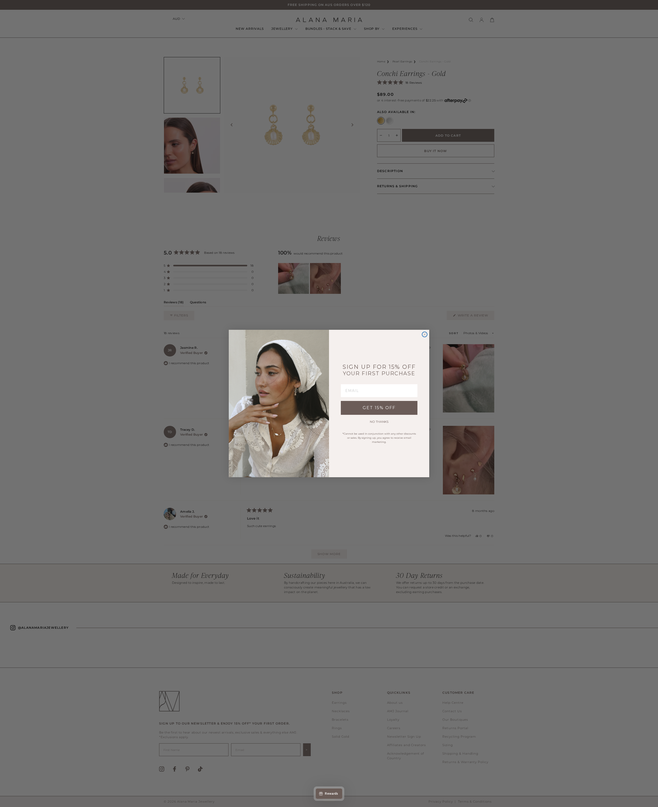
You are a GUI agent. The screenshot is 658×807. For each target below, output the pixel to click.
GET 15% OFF (379, 407)
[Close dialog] (424, 334)
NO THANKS (379, 422)
